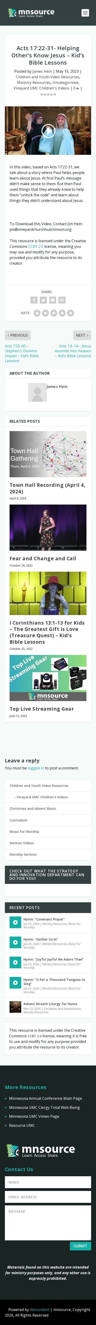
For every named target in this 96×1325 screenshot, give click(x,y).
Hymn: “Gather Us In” (41, 939)
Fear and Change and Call (43, 558)
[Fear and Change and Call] (48, 528)
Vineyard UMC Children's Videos (41, 88)
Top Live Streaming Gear (42, 709)
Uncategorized (65, 82)
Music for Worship (24, 831)
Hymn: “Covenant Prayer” (44, 919)
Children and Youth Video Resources (47, 77)
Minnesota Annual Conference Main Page (45, 1098)
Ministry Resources (34, 82)
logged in (36, 768)
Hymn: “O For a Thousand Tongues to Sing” (54, 981)
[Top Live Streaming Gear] (48, 678)
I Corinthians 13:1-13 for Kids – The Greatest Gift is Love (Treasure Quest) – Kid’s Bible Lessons (47, 632)
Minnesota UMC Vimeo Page (34, 1116)
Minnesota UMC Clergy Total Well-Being (44, 1107)
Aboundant (39, 1309)
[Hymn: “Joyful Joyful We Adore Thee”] (15, 962)
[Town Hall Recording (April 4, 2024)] (48, 454)
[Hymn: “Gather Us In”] (15, 942)
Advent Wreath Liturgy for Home (50, 1004)
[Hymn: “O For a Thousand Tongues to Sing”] (15, 983)
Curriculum (18, 820)
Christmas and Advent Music (33, 808)
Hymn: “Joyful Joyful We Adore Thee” (54, 959)
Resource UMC (22, 1125)
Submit (80, 1246)
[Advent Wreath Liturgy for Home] (15, 1007)
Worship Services (23, 854)
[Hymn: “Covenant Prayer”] (15, 922)
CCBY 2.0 (35, 246)
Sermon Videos (22, 843)
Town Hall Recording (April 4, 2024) (48, 488)
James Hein (42, 71)
